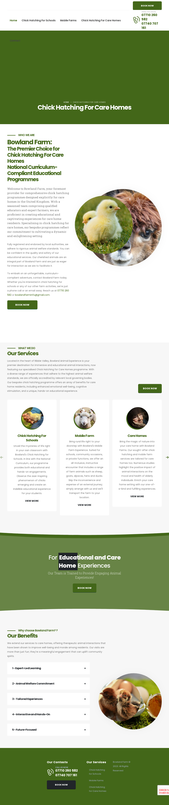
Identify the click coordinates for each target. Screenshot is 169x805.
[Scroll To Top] (163, 801)
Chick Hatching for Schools (38, 20)
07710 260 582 (149, 17)
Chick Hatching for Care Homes (101, 20)
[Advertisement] (84, 75)
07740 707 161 (149, 25)
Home (13, 20)
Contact (15, 40)
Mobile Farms (68, 20)
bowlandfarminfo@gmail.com (32, 295)
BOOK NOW (147, 5)
